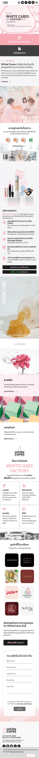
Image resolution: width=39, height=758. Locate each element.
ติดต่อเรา (15, 642)
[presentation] (1, 300)
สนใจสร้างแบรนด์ (19, 267)
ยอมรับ (31, 755)
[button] (14, 344)
